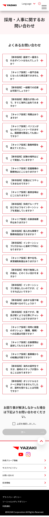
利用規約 (6, 506)
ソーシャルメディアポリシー (14, 501)
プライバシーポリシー (12, 497)
